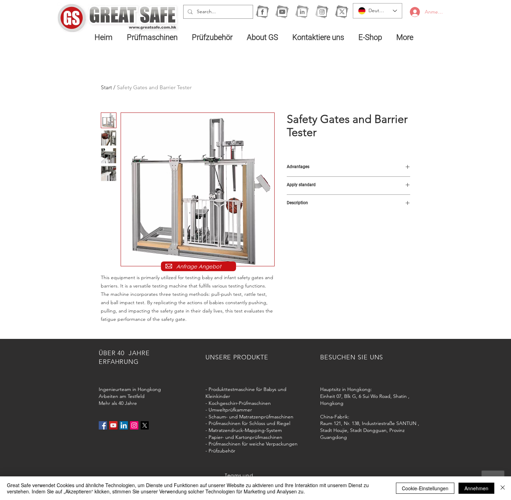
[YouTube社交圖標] (113, 425)
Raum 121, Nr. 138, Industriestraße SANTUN (368, 423)
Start (106, 87)
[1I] (302, 11)
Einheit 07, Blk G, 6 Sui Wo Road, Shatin (363, 396)
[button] (154, 37)
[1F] (262, 11)
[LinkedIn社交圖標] (124, 425)
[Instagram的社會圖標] (134, 425)
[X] (341, 11)
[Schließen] (502, 488)
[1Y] (282, 11)
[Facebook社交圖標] (103, 425)
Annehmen (476, 488)
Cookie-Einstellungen (425, 488)
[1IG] (321, 11)
